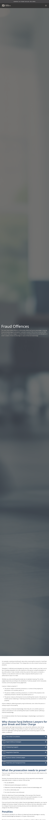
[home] (6, 6)
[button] (45, 5)
